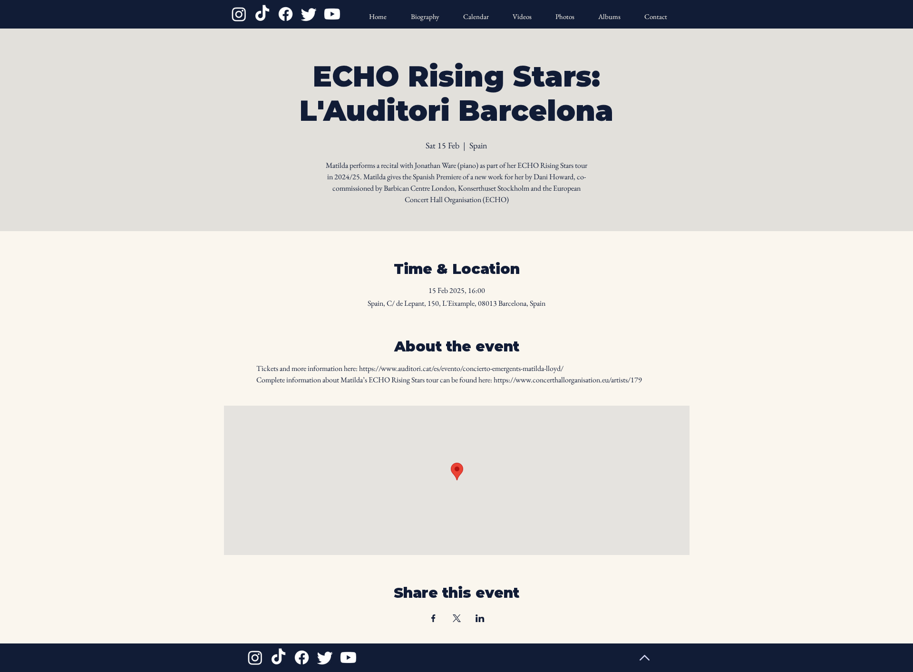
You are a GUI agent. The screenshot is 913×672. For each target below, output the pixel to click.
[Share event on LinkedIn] (480, 618)
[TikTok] (262, 14)
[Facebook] (285, 14)
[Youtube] (332, 14)
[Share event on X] (456, 618)
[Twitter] (309, 14)
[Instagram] (239, 14)
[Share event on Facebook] (433, 618)
